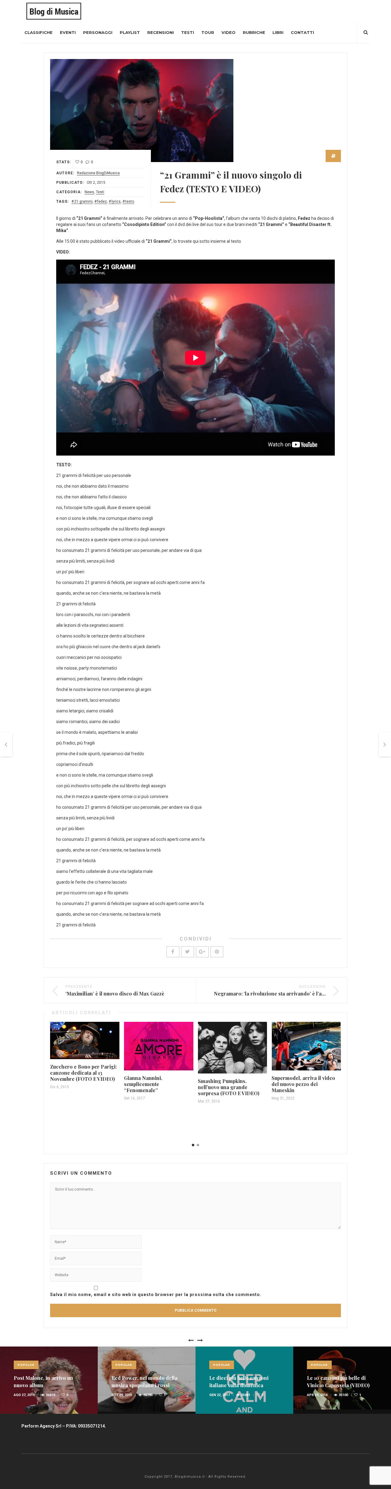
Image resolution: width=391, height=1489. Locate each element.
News (89, 192)
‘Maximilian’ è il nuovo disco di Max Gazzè (114, 993)
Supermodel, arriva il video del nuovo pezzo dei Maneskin (303, 1084)
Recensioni (160, 32)
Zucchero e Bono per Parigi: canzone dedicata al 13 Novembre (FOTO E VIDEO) (83, 1072)
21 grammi (83, 201)
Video (228, 32)
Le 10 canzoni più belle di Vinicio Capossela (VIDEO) (338, 1381)
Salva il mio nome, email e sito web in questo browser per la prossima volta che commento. (155, 1294)
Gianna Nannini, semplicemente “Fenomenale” (143, 1084)
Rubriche (254, 32)
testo (129, 201)
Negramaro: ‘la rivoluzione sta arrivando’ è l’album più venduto (287, 993)
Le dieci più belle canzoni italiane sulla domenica (239, 1381)
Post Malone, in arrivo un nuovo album (43, 1381)
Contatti (302, 32)
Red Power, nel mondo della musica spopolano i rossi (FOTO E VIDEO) (144, 1385)
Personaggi (97, 32)
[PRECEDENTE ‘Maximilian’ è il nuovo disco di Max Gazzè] (6, 745)
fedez (102, 201)
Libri (277, 32)
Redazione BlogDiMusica (98, 173)
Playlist (130, 32)
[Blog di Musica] (53, 10)
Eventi (68, 32)
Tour (207, 32)
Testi (187, 32)
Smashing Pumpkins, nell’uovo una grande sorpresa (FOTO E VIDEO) (228, 1087)
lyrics (116, 201)
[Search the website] (366, 32)
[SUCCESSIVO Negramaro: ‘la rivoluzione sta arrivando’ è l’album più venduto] (385, 745)
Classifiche (38, 32)
